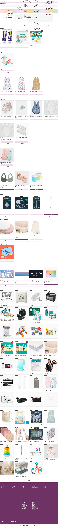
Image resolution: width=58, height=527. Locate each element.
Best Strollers (33, 504)
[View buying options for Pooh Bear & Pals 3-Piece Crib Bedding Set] (7, 468)
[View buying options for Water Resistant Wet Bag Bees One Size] (7, 417)
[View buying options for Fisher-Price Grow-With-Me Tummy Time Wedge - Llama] (7, 60)
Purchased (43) (23, 25)
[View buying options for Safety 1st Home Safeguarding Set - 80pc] (22, 202)
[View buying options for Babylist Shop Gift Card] (51, 274)
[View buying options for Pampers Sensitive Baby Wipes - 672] (22, 36)
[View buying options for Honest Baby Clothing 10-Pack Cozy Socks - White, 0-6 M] (22, 130)
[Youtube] (9, 523)
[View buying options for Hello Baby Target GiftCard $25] (7, 274)
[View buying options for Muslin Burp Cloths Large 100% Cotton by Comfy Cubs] (7, 434)
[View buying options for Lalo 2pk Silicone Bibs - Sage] (7, 178)
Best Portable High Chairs (34, 503)
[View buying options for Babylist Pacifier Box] (36, 451)
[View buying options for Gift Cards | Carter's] (22, 274)
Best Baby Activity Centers (35, 487)
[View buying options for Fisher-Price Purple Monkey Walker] (22, 331)
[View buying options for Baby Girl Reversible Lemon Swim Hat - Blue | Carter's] (22, 108)
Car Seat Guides (34, 486)
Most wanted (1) (18, 25)
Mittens (22, 510)
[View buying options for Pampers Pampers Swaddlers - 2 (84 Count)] (7, 348)
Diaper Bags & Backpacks (24, 502)
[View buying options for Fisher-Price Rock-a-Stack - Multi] (7, 451)
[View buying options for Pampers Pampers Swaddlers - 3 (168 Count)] (22, 348)
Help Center (45, 486)
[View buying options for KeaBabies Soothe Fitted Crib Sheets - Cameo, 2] (22, 228)
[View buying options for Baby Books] (7, 252)
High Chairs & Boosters (23, 507)
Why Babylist (2, 488)
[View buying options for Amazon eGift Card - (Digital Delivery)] (36, 274)
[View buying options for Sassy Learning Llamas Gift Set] (51, 331)
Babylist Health (13, 488)
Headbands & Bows (23, 506)
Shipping (44, 488)
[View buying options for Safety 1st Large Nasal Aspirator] (7, 202)
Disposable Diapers (23, 504)
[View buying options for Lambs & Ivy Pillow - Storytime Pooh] (22, 297)
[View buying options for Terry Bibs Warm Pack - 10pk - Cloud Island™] (22, 178)
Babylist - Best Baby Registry (3, 8)
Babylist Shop (13, 489)
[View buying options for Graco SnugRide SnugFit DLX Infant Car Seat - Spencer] (22, 314)
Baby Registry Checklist (3, 489)
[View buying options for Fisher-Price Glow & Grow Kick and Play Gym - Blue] (7, 314)
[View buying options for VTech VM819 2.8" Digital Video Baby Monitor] (7, 365)
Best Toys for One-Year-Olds (35, 508)
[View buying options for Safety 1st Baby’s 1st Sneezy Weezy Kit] (36, 434)
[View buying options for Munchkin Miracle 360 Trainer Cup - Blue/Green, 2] (36, 178)
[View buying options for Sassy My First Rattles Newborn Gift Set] (36, 468)
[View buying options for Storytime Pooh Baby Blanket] (36, 228)
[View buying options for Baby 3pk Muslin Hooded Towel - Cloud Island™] (7, 155)
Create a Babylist (3, 486)
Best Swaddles (33, 505)
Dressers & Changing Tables (24, 505)
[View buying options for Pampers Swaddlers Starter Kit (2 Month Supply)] (36, 46)
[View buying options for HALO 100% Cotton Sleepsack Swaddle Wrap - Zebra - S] (36, 84)
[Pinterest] (6, 523)
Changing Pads (22, 500)
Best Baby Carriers (34, 489)
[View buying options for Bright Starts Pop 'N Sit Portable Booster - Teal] (51, 314)
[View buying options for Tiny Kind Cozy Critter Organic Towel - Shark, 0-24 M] (36, 382)
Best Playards (33, 502)
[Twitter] (7, 523)
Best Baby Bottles (34, 488)
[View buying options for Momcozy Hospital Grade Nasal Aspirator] (7, 399)
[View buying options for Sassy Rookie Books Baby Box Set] (36, 331)
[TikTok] (1, 523)
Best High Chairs (34, 500)
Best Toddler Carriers (34, 506)
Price (9, 25)
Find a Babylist (2, 487)
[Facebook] (4, 523)
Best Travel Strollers (34, 510)
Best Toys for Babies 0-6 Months (35, 507)
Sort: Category (47, 25)
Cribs (21, 501)
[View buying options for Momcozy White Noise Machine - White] (22, 365)
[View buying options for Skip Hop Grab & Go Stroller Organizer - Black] (36, 399)
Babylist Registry (13, 486)
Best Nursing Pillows (34, 501)
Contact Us (45, 487)
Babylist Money (13, 487)
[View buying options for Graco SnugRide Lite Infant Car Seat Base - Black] (22, 399)
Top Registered (22, 489)
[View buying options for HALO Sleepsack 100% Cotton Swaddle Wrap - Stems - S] (22, 84)
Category (15, 25)
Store (11, 25)
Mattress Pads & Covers (23, 509)
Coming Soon (22, 487)
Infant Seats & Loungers (23, 508)
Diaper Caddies (22, 503)
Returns (44, 489)
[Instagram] (3, 523)
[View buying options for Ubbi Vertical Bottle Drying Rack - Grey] (7, 331)
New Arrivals (22, 486)
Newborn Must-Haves (23, 488)
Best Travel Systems (34, 511)
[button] (21, 19)
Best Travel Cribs (34, 509)
